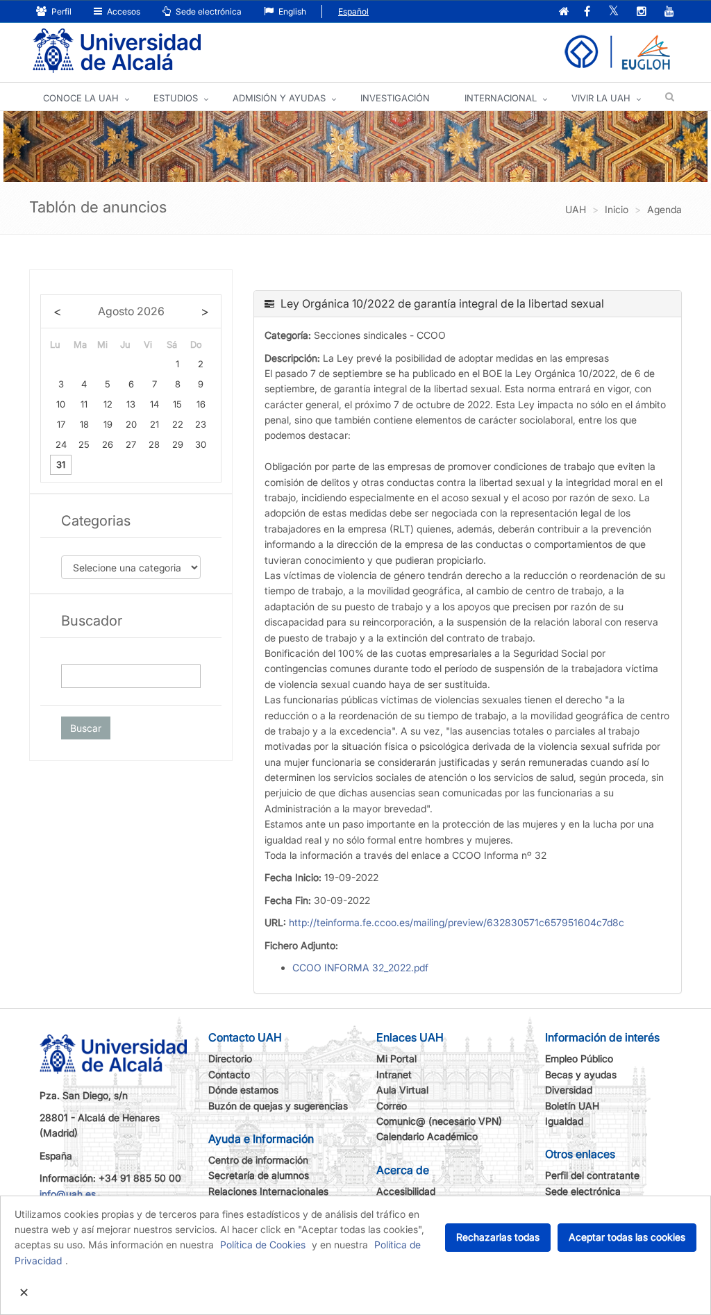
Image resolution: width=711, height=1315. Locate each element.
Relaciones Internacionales (268, 1191)
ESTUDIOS (175, 97)
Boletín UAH (572, 1106)
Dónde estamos (243, 1090)
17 (61, 424)
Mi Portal (396, 1058)
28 (154, 444)
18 (84, 424)
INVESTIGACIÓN (395, 97)
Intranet (394, 1074)
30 (200, 444)
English (291, 11)
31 (60, 464)
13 (130, 404)
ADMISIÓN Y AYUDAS (279, 97)
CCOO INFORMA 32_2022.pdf (360, 967)
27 (131, 444)
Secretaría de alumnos (258, 1175)
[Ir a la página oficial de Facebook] (587, 12)
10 (60, 404)
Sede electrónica (208, 11)
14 (154, 404)
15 (177, 404)
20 (131, 424)
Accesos (122, 11)
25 (84, 444)
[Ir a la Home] (117, 51)
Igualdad (564, 1121)
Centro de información (258, 1160)
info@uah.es (68, 1194)
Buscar (85, 728)
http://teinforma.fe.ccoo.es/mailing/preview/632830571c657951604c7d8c (456, 922)
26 (107, 444)
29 (177, 444)
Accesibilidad (405, 1191)
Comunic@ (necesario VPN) (439, 1121)
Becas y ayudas (581, 1074)
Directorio (230, 1058)
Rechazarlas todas (497, 1237)
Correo (391, 1106)
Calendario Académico (427, 1136)
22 (177, 424)
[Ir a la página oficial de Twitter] (613, 12)
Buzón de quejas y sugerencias (278, 1106)
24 (61, 444)
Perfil (60, 11)
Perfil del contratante (592, 1175)
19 (107, 424)
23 (200, 424)
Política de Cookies (263, 1244)
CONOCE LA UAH (81, 97)
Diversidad (568, 1090)
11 (84, 404)
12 (107, 404)
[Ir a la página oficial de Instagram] (641, 12)
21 (154, 424)
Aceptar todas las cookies (627, 1237)
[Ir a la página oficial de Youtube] (669, 12)
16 (201, 404)
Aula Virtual (402, 1090)
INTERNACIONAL (501, 97)
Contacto (229, 1074)
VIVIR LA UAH (600, 97)
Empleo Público (579, 1058)
